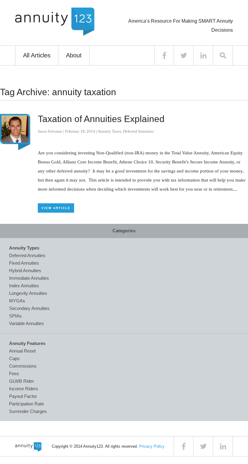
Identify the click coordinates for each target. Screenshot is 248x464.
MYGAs (17, 300)
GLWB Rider (21, 381)
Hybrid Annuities (25, 270)
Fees (14, 373)
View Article (55, 208)
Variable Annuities (26, 323)
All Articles (37, 55)
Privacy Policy (152, 446)
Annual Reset (22, 350)
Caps (14, 358)
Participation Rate (26, 403)
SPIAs (15, 315)
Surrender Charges (28, 411)
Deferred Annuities (138, 131)
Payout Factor (23, 396)
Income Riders (23, 388)
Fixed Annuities (24, 263)
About (74, 55)
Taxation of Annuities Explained (101, 119)
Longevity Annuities (28, 293)
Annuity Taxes (109, 131)
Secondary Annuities (29, 308)
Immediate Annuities (29, 278)
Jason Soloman (50, 131)
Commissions (23, 366)
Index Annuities (24, 285)
